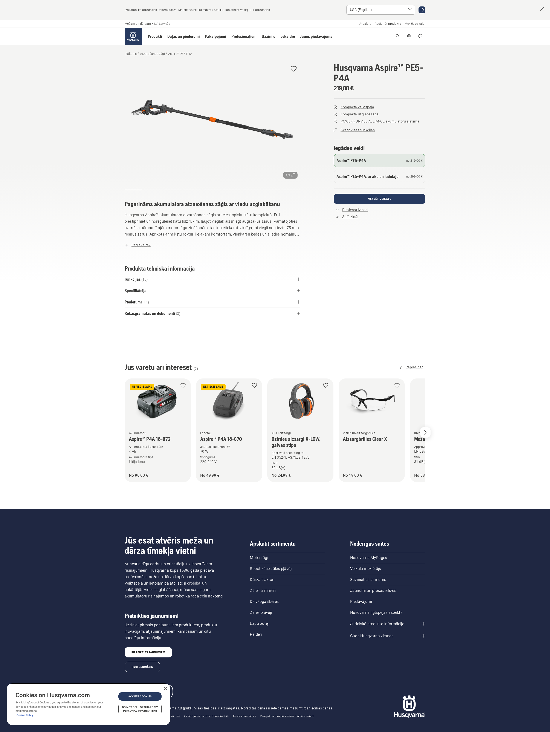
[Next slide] (425, 432)
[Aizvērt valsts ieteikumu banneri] (542, 8)
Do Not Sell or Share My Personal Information (140, 709)
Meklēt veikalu (415, 23)
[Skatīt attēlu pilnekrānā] (212, 121)
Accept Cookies (140, 696)
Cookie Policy (25, 715)
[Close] (165, 688)
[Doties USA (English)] (422, 9)
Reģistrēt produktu (388, 23)
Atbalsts (365, 23)
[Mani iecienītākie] (420, 36)
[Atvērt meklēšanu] (398, 36)
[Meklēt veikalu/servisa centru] (409, 36)
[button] (155, 36)
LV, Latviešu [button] (162, 23)
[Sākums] (133, 36)
